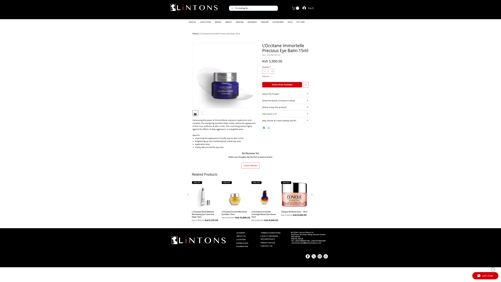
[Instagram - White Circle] (320, 256)
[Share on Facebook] (264, 128)
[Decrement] (264, 71)
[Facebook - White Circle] (308, 256)
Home (195, 33)
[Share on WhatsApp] (268, 128)
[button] (296, 8)
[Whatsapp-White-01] (326, 256)
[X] (314, 256)
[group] (250, 201)
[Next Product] (312, 194)
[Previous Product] (188, 194)
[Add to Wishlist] (306, 84)
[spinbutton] (268, 71)
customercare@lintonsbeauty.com (306, 243)
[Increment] (272, 71)
